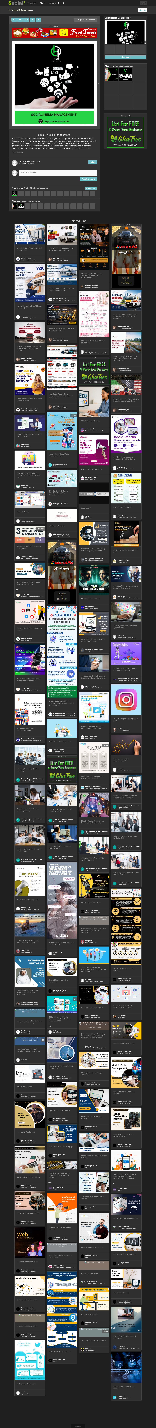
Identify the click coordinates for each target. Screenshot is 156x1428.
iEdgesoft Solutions (60, 464)
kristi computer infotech (94, 431)
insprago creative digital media (129, 678)
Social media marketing (126, 637)
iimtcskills (121, 515)
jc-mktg (88, 1046)
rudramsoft (25, 594)
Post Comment (88, 179)
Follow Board (91, 188)
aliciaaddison (90, 686)
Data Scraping (26, 640)
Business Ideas (58, 1401)
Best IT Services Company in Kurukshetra (132, 598)
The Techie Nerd (123, 730)
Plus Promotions (91, 736)
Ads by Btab (54, 26)
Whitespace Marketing (61, 536)
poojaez (88, 1348)
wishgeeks (121, 467)
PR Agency (121, 1017)
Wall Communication (61, 505)
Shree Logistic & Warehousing (64, 300)
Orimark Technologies (29, 409)
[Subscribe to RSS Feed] (59, 3)
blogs (119, 1190)
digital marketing (27, 781)
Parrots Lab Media (92, 285)
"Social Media (17, 152)
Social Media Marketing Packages (97, 788)
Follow (92, 162)
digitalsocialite (123, 560)
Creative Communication (126, 771)
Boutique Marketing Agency (95, 1048)
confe (23, 520)
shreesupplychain (59, 298)
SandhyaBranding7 (28, 557)
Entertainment (26, 952)
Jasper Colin (89, 606)
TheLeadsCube (58, 749)
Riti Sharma (121, 1015)
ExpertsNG (57, 1400)
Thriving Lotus (58, 1265)
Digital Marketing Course (126, 517)
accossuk (120, 1396)
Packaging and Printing (29, 558)
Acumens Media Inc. (28, 739)
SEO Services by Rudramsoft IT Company (35, 596)
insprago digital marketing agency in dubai (133, 680)
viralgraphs (25, 485)
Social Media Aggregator (94, 981)
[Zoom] (32, 20)
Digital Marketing (27, 487)
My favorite (25, 1394)
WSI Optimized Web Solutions (64, 713)
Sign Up (142, 10)
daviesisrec (121, 1346)
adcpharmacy (90, 351)
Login (143, 3)
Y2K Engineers (26, 258)
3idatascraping (26, 638)
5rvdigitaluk (57, 952)
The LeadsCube (58, 751)
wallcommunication (60, 503)
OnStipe (88, 979)
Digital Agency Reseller (93, 786)
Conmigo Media (91, 1126)
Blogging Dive (122, 1188)
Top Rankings (26, 1031)
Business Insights (91, 608)
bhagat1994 (25, 950)
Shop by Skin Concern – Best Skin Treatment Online (104, 353)
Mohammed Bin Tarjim (29, 1003)
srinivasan (25, 444)
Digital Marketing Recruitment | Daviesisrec (133, 1348)
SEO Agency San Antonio (94, 559)
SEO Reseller (89, 1350)
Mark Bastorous (59, 1076)
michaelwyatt (124, 1226)
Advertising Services (92, 912)
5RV (54, 954)
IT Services (57, 466)
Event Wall (57, 1032)
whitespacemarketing (61, 534)
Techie (119, 729)
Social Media (26, 446)
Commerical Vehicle (60, 260)
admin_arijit (89, 429)
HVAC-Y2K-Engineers (28, 260)
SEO (86, 1128)
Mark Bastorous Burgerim (62, 1078)
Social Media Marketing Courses (65, 1267)
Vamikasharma (58, 258)
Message (52, 3)
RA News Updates (91, 477)
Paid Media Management (128, 1228)
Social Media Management (36, 188)
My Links (88, 518)
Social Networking (27, 522)
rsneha (23, 1392)
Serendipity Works (91, 910)
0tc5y (87, 516)
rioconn (120, 769)
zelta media (25, 907)
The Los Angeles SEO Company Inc (33, 779)
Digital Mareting (123, 562)
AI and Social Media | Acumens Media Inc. (36, 740)
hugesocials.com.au (86, 20)
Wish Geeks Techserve (125, 469)
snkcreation (121, 636)
